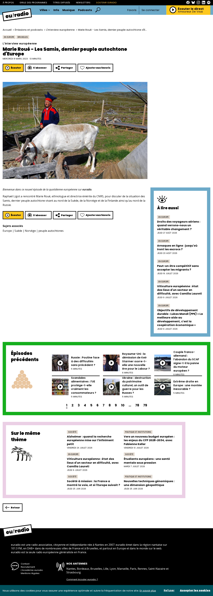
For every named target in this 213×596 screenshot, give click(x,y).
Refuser (169, 590)
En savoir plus (148, 590)
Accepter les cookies (195, 590)
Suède (18, 231)
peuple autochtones (51, 231)
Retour (15, 507)
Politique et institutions (138, 432)
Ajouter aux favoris (98, 67)
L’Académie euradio (32, 570)
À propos (8, 2)
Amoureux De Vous (190, 11)
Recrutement (28, 567)
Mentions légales (30, 573)
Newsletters (83, 2)
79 (145, 405)
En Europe (9, 37)
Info (56, 10)
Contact (25, 563)
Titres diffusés (61, 2)
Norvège (30, 231)
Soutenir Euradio (106, 2)
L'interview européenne (60, 29)
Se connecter (151, 10)
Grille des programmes (33, 2)
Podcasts (85, 10)
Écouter (16, 67)
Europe (7, 231)
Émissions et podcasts (29, 29)
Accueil (7, 29)
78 (137, 405)
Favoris (131, 10)
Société (72, 432)
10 (122, 405)
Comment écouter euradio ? (82, 579)
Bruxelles (23, 37)
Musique (68, 10)
